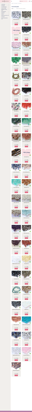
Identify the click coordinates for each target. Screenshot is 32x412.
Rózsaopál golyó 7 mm (16, 141)
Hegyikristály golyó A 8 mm (16, 355)
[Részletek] (16, 15)
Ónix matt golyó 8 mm (26, 34)
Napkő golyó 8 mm (26, 187)
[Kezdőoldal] (5, 1)
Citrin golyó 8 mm (26, 263)
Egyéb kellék (2, 12)
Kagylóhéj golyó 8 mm (26, 202)
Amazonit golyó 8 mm (16, 187)
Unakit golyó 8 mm (16, 80)
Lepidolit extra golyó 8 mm (16, 248)
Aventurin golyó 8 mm (26, 126)
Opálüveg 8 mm (26, 309)
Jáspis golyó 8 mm (26, 248)
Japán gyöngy (3, 4)
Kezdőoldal (13, 3)
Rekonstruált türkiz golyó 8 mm (26, 324)
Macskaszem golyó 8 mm (16, 370)
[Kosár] (31, 1)
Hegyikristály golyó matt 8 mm (16, 263)
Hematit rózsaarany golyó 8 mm (26, 141)
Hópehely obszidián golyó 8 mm (16, 309)
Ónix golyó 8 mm (26, 95)
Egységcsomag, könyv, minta (5, 15)
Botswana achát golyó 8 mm (26, 80)
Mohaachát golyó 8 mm (16, 126)
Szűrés (12, 8)
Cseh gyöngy (3, 5)
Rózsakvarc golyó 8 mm (26, 355)
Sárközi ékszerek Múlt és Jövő (4, 18)
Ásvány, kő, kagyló (15, 3)
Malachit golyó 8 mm (16, 65)
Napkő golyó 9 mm (16, 34)
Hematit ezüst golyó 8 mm (26, 19)
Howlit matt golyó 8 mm (16, 19)
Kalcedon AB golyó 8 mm (26, 65)
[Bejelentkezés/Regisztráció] (29, 1)
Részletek (16, 24)
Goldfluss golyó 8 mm (16, 324)
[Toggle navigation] (11, 1)
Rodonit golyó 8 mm (16, 95)
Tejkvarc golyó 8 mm (16, 202)
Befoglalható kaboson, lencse (4, 10)
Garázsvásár (3, 16)
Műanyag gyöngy (3, 11)
